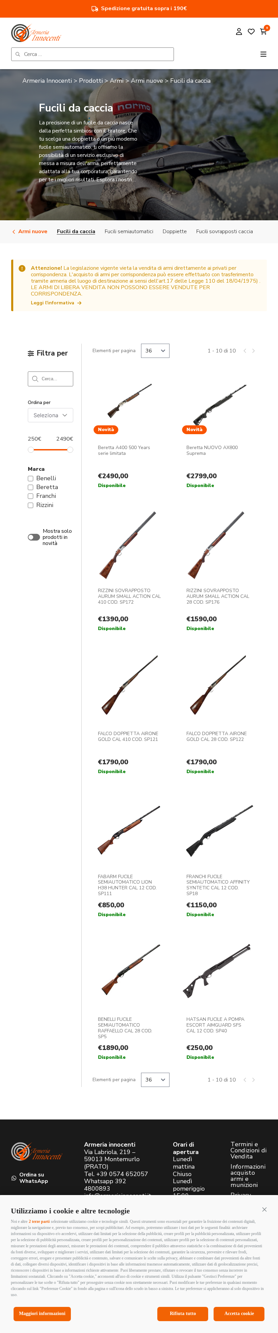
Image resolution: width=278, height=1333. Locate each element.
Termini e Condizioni (51, 754)
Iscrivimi (84, 674)
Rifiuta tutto (183, 1313)
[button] (264, 1209)
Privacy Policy (116, 749)
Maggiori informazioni (42, 1313)
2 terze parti (39, 1221)
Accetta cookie (239, 1313)
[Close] (243, 564)
